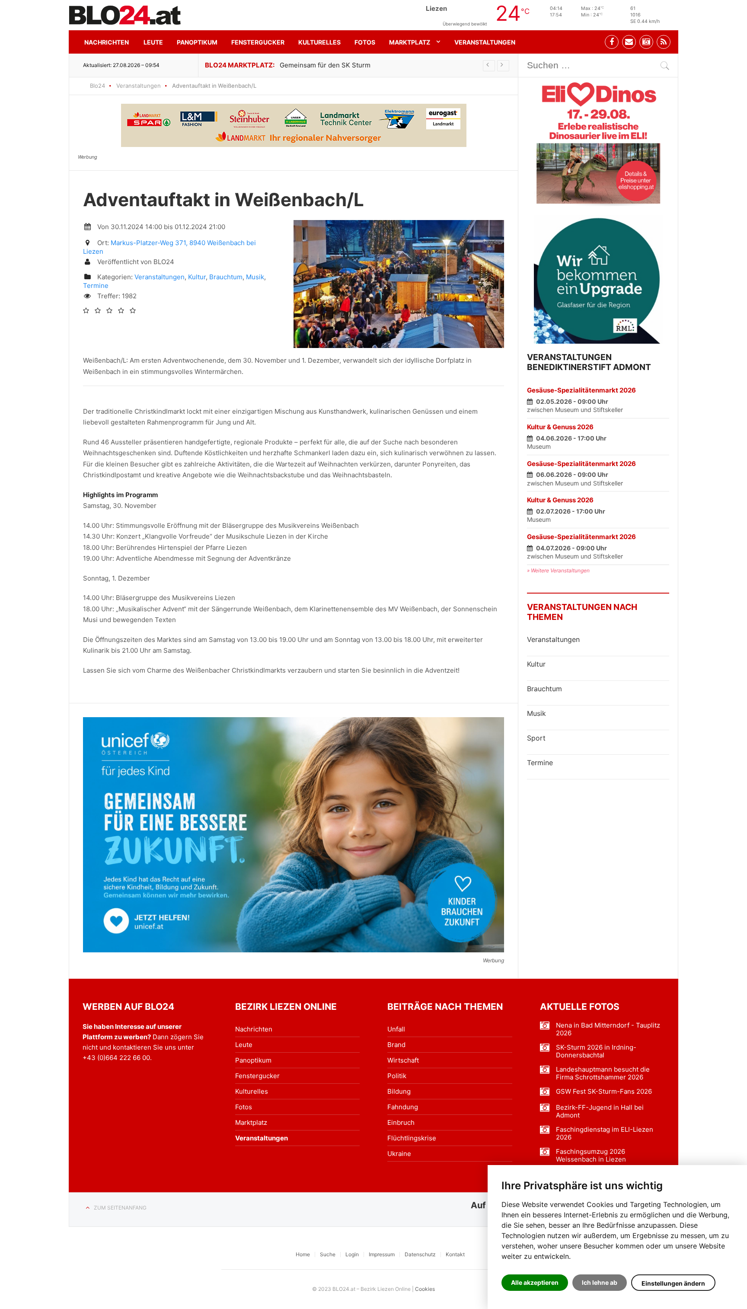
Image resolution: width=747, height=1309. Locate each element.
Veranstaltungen (484, 42)
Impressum (382, 1254)
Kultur (197, 277)
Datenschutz (420, 1254)
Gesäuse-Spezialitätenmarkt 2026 (581, 390)
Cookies (425, 1289)
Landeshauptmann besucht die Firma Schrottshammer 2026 (603, 1073)
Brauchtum (226, 277)
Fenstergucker (257, 42)
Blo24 (97, 85)
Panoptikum (197, 42)
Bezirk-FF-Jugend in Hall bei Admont (600, 1111)
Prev (489, 65)
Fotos (364, 42)
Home (303, 1254)
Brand (396, 1045)
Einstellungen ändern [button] (673, 1283)
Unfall (396, 1029)
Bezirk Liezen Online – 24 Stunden (125, 15)
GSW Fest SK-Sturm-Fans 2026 (604, 1091)
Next (503, 65)
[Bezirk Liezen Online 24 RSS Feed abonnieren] (663, 42)
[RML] (598, 279)
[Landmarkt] (293, 125)
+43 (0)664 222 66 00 (116, 1058)
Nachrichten (106, 42)
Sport (536, 738)
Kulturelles (319, 42)
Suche (327, 1254)
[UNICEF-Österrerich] (293, 834)
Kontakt (455, 1254)
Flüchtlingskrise (411, 1138)
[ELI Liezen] (598, 141)
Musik (255, 277)
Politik (396, 1076)
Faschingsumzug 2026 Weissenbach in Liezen (591, 1155)
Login (352, 1254)
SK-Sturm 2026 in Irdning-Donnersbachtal (596, 1051)
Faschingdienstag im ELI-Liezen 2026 (604, 1133)
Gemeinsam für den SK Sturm (325, 65)
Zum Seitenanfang (120, 1207)
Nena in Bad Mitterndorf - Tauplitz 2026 (608, 1029)
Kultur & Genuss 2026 (560, 427)
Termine (96, 285)
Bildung (399, 1091)
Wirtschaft (403, 1060)
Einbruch (401, 1122)
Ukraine (399, 1153)
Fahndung (402, 1107)
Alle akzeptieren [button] (535, 1282)
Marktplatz (409, 42)
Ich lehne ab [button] (599, 1282)
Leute (153, 42)
